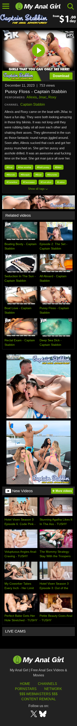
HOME (25, 684)
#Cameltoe (12, 182)
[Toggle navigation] (6, 6)
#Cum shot (46, 182)
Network (53, 689)
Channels (47, 684)
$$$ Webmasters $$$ (38, 694)
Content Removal (38, 699)
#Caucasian (29, 182)
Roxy (52, 97)
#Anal (9, 167)
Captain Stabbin (32, 104)
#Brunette (52, 175)
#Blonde (11, 175)
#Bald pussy (43, 167)
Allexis (32, 97)
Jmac (42, 97)
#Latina (61, 182)
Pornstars (26, 689)
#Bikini (58, 167)
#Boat (38, 175)
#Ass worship (24, 167)
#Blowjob (25, 175)
